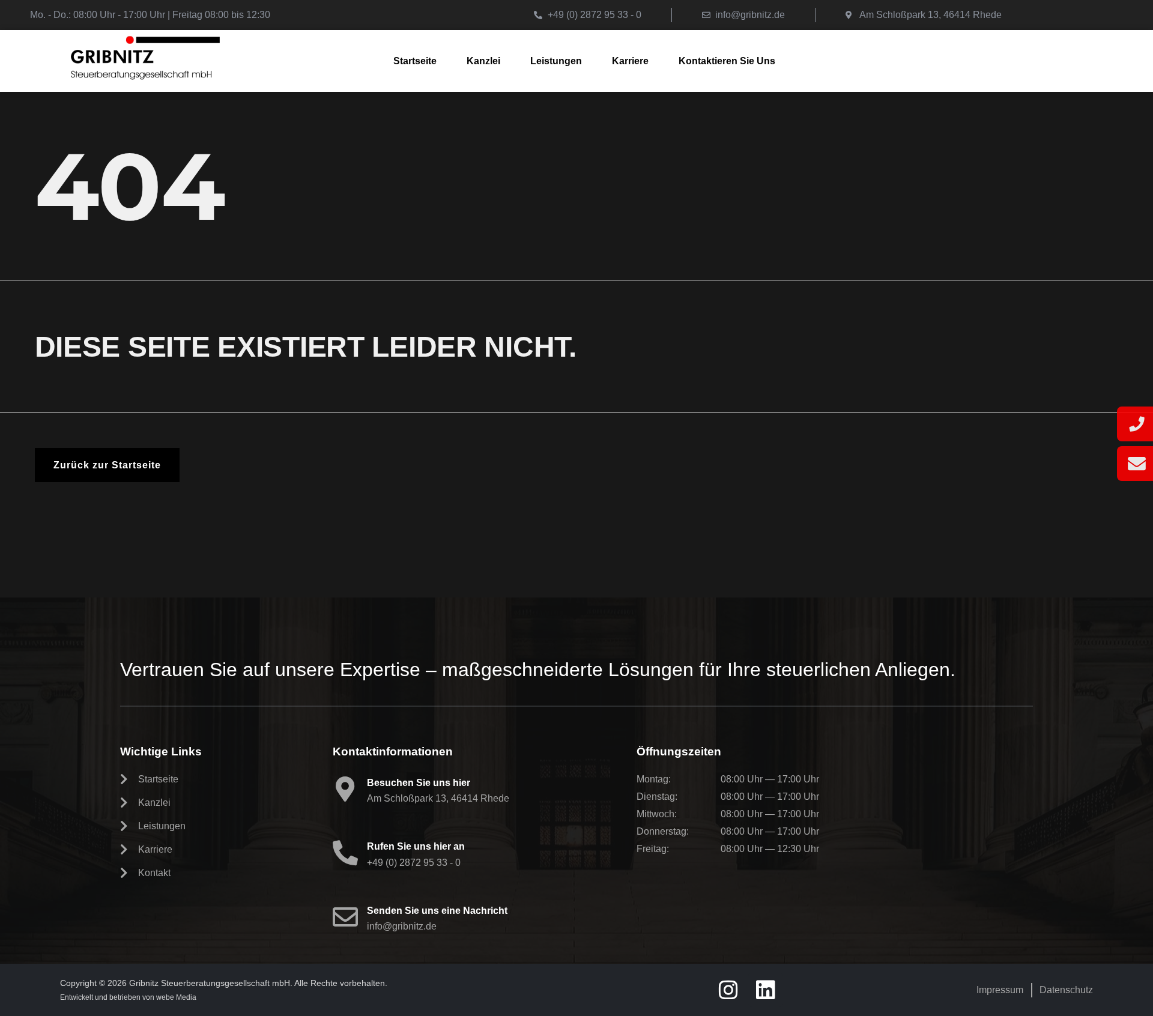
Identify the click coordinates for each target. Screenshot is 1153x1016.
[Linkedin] (765, 990)
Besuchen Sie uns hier (418, 783)
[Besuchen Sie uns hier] (345, 789)
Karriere (630, 61)
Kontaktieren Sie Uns (727, 61)
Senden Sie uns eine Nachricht (437, 911)
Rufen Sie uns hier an (416, 846)
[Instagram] (728, 990)
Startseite (415, 61)
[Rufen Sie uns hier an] (345, 852)
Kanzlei (483, 61)
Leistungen (556, 61)
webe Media (176, 997)
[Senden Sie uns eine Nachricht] (345, 917)
